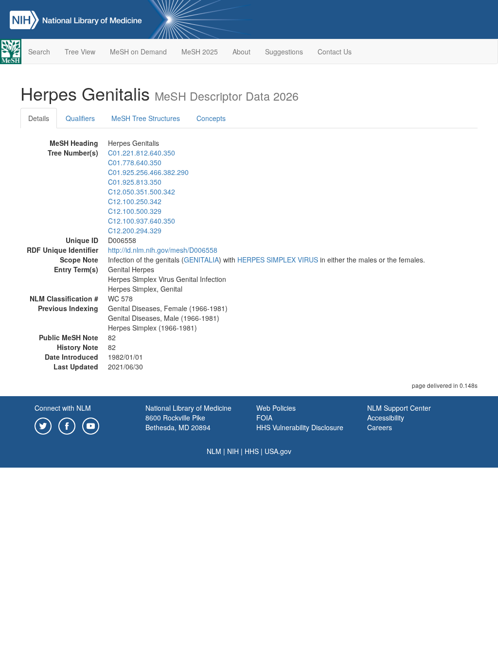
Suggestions (284, 51)
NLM (214, 451)
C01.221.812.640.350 (141, 152)
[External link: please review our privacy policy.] (43, 425)
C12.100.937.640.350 (141, 221)
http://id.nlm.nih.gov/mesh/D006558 (162, 250)
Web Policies (276, 408)
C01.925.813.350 (134, 182)
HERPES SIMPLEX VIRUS (277, 259)
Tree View (80, 51)
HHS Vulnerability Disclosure (299, 427)
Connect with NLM (63, 408)
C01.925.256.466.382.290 (148, 172)
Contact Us (335, 51)
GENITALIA (201, 259)
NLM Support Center (399, 408)
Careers (379, 427)
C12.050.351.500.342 (141, 191)
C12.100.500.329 (134, 211)
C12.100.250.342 (134, 201)
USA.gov (278, 451)
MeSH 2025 (199, 51)
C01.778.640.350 (134, 162)
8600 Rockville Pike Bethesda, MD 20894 (178, 422)
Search (39, 51)
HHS (252, 451)
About (241, 51)
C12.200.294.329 (134, 230)
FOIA (264, 417)
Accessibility (385, 417)
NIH (233, 451)
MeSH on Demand (138, 51)
